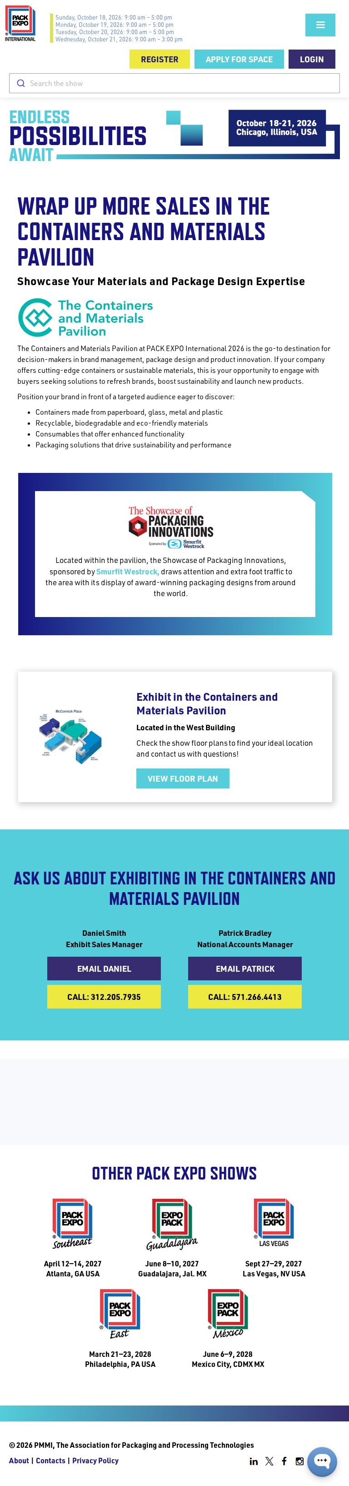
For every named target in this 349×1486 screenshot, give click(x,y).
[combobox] (174, 83)
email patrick (245, 968)
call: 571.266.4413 (245, 996)
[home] (27, 23)
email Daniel (104, 968)
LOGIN (312, 59)
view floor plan (183, 778)
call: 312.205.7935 (104, 996)
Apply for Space (239, 59)
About (19, 1460)
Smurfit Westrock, (128, 571)
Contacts (50, 1460)
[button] (320, 25)
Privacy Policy (95, 1460)
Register (160, 59)
